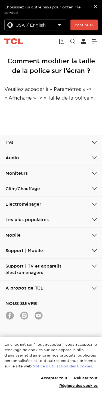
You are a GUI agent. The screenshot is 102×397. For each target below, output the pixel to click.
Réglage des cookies (78, 385)
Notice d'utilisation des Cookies (62, 366)
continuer (84, 25)
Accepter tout (54, 378)
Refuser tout (86, 378)
